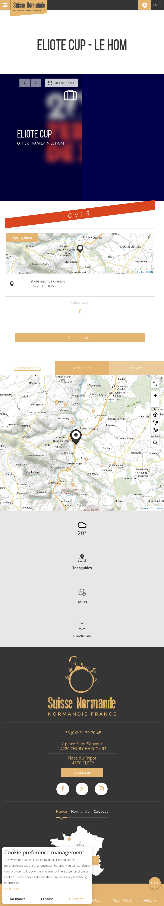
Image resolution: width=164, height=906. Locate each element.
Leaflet (140, 272)
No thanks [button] (17, 899)
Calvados (101, 811)
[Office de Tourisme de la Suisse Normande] (29, 8)
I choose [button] (47, 899)
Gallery (149, 900)
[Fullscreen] (155, 384)
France (61, 811)
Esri (153, 508)
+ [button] (155, 395)
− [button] (155, 403)
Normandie (80, 811)
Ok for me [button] (76, 899)
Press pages (121, 900)
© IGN (149, 272)
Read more (11, 889)
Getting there (22, 237)
